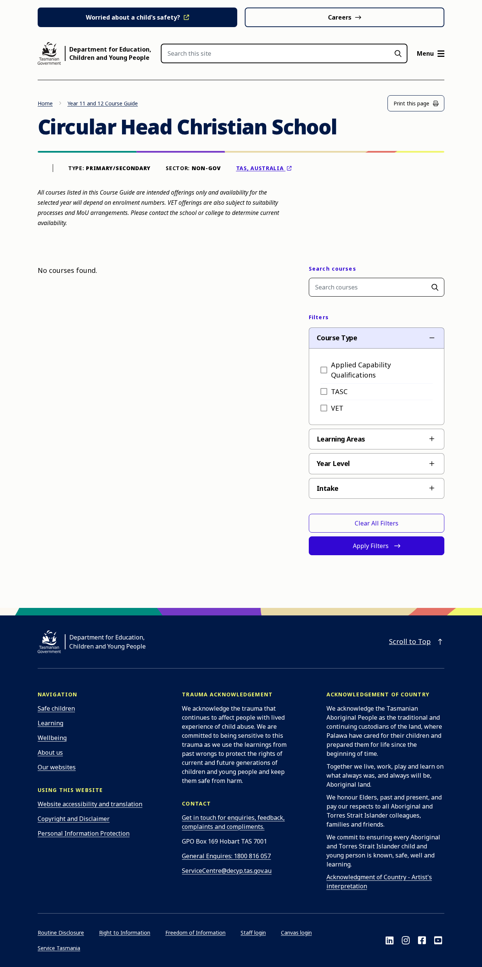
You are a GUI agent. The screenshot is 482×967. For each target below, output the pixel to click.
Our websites (57, 767)
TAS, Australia (261, 168)
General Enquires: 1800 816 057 (226, 856)
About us (50, 752)
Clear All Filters (376, 523)
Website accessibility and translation (90, 804)
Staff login (253, 932)
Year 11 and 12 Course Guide (102, 103)
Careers (339, 17)
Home (45, 103)
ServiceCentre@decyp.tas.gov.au (227, 870)
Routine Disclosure (61, 932)
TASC (339, 391)
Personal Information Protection (84, 833)
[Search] (435, 287)
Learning (50, 723)
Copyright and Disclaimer (74, 819)
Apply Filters (371, 546)
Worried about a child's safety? (133, 17)
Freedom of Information (195, 932)
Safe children (56, 708)
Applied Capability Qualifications (361, 369)
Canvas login (296, 932)
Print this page (411, 103)
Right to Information (124, 932)
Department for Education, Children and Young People (110, 53)
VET (337, 408)
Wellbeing (52, 738)
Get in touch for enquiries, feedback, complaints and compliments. (233, 822)
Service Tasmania (59, 948)
